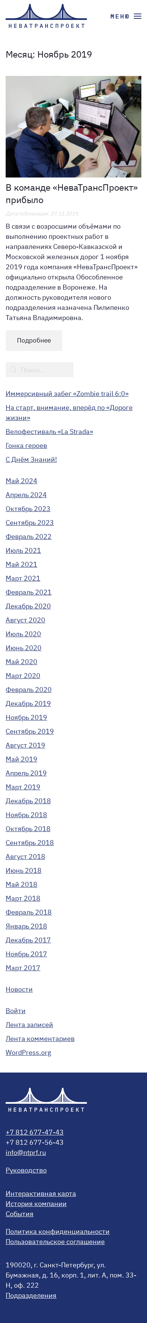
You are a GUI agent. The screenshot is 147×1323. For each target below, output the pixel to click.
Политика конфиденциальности (58, 1231)
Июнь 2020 (23, 647)
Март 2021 (23, 578)
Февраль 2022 (29, 536)
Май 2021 (21, 564)
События (20, 1213)
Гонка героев (26, 445)
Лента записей (29, 1024)
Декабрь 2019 (28, 703)
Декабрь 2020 (28, 606)
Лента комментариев (40, 1038)
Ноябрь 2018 (26, 814)
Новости (19, 989)
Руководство (26, 1170)
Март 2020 (23, 675)
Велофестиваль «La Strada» (49, 431)
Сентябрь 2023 (30, 522)
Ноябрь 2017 (26, 954)
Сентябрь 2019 (30, 731)
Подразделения (31, 1295)
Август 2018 (25, 856)
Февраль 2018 (29, 912)
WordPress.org (28, 1052)
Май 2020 (21, 661)
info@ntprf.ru (26, 1152)
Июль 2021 (23, 550)
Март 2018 (23, 898)
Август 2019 (25, 745)
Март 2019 (23, 787)
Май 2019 (21, 759)
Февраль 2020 (29, 689)
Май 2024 (21, 480)
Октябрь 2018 (28, 828)
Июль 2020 (23, 634)
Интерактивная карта (41, 1193)
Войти (16, 1010)
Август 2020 (25, 620)
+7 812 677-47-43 (35, 1132)
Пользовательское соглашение (55, 1241)
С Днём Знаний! (31, 459)
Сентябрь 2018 (30, 842)
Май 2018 (21, 884)
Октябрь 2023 (28, 508)
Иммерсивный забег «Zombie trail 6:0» (67, 393)
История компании (36, 1203)
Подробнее (34, 340)
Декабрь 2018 (28, 801)
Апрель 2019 (26, 773)
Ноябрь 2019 (26, 717)
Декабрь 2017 (28, 940)
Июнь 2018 (23, 870)
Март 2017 (23, 967)
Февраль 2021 (29, 592)
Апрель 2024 (26, 494)
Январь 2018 (26, 926)
